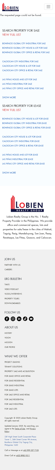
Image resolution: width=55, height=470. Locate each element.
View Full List (11, 34)
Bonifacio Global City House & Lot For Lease (25, 118)
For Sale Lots (11, 408)
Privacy (33, 428)
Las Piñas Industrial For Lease (17, 159)
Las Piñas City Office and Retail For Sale (23, 88)
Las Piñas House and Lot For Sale (19, 79)
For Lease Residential (15, 380)
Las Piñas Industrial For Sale (17, 84)
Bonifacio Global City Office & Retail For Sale (26, 52)
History (8, 333)
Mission (8, 342)
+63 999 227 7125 (31, 450)
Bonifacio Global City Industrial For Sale (24, 43)
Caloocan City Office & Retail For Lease (23, 145)
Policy (7, 431)
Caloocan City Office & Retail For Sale (22, 70)
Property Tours (12, 298)
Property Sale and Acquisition (20, 371)
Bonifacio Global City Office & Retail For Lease (26, 127)
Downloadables (12, 303)
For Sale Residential (14, 399)
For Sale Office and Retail (17, 394)
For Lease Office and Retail (18, 376)
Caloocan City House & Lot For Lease (21, 136)
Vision (8, 337)
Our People (10, 347)
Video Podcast (12, 289)
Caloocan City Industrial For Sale (20, 61)
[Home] (11, 6)
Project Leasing (12, 362)
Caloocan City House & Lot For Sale (21, 66)
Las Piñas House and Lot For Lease (20, 154)
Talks (7, 284)
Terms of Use (20, 428)
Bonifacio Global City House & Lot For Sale (25, 47)
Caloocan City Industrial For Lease (21, 141)
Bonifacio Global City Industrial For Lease (24, 123)
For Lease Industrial (14, 385)
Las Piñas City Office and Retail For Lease (23, 163)
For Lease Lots (11, 390)
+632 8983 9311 (23, 455)
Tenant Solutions (13, 366)
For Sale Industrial (14, 404)
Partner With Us (12, 265)
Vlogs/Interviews (13, 293)
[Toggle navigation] (48, 7)
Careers (8, 269)
